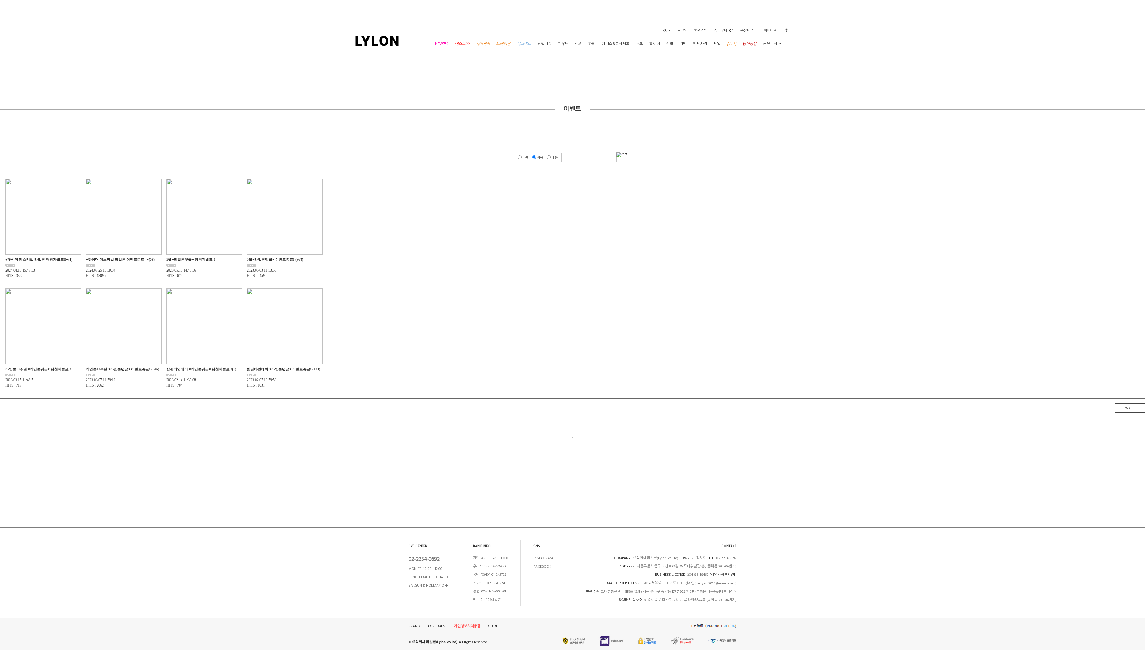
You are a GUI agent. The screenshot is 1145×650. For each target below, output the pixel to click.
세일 (717, 43)
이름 (525, 157)
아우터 (563, 43)
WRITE (1130, 407)
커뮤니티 (770, 43)
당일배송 (544, 43)
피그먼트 (524, 43)
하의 (591, 43)
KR (665, 30)
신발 (669, 43)
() (724, 30)
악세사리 (700, 43)
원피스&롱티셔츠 (615, 43)
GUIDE (493, 626)
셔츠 (639, 43)
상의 (578, 43)
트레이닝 (503, 43)
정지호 (700, 558)
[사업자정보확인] (722, 574)
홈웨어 (654, 43)
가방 (683, 43)
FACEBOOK (542, 566)
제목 (540, 157)
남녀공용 (749, 43)
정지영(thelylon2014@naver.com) (710, 583)
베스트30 (462, 43)
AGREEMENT (437, 626)
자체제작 (483, 43)
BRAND (414, 626)
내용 (554, 157)
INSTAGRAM (543, 558)
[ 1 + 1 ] (731, 43)
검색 (787, 30)
